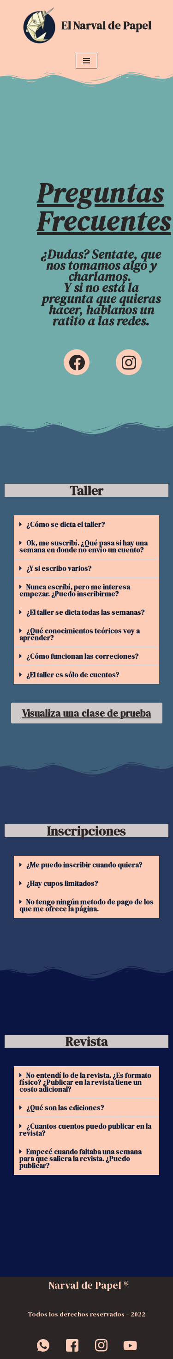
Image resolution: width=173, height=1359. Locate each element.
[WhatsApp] (42, 1345)
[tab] (86, 524)
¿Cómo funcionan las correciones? (82, 656)
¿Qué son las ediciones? (65, 1107)
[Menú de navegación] (86, 60)
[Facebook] (76, 362)
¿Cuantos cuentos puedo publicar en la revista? (85, 1129)
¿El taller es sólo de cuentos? (72, 675)
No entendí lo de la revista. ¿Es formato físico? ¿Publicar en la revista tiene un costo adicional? (85, 1082)
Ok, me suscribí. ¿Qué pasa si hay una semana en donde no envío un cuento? (83, 546)
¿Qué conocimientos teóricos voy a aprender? (79, 634)
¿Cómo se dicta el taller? (65, 524)
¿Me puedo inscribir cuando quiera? (84, 865)
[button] (86, 713)
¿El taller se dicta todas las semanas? (85, 612)
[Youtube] (130, 1345)
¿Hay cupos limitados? (62, 883)
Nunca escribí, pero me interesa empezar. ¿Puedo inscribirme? (74, 590)
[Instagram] (129, 362)
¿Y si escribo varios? (59, 568)
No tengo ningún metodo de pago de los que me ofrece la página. (86, 905)
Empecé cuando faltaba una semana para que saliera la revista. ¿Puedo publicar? (80, 1158)
